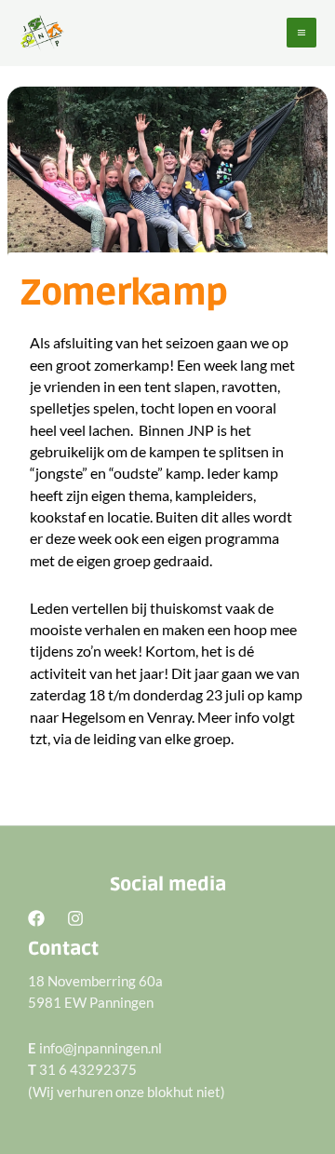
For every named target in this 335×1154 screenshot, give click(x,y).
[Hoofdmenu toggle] (301, 33)
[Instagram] (75, 918)
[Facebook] (36, 918)
